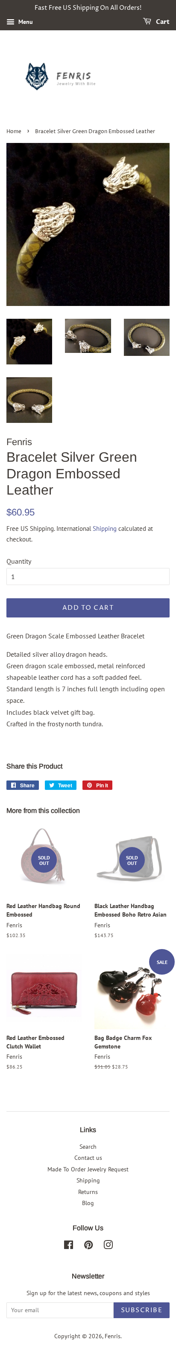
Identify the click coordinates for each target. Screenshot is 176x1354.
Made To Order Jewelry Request (88, 1169)
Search (88, 1146)
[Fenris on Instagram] (108, 1246)
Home (13, 131)
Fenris (112, 1336)
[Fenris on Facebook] (68, 1246)
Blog (88, 1203)
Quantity (18, 561)
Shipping (105, 528)
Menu (25, 22)
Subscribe (142, 1310)
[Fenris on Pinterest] (88, 1246)
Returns (88, 1192)
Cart (162, 22)
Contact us (88, 1158)
